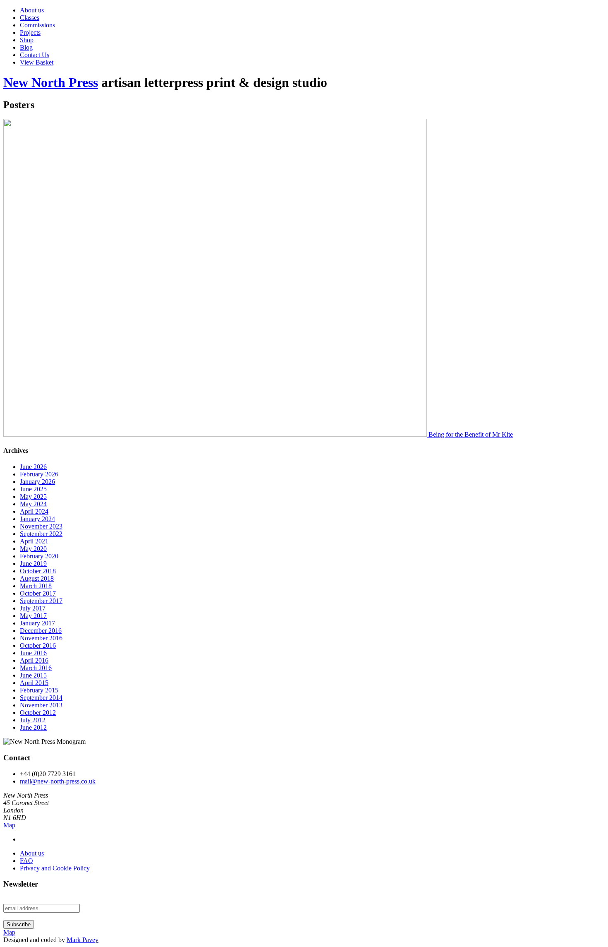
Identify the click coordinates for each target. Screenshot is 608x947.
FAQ (26, 860)
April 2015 (34, 682)
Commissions (37, 25)
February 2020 (39, 556)
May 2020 (33, 548)
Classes (29, 17)
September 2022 (41, 533)
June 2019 (33, 563)
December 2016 (41, 630)
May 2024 (33, 503)
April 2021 (34, 541)
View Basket (36, 62)
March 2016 (36, 667)
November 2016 (41, 638)
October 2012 (38, 712)
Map (9, 825)
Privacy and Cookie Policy (55, 868)
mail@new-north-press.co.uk (58, 781)
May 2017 (33, 615)
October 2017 (38, 593)
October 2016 (38, 645)
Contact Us (34, 54)
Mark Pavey (82, 939)
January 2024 (37, 518)
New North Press (50, 82)
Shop (27, 39)
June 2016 (33, 652)
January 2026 (37, 481)
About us (32, 10)
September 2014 (41, 697)
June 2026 (33, 466)
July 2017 (32, 608)
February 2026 (39, 474)
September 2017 (41, 600)
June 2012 (33, 727)
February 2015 (39, 690)
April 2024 (34, 511)
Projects (30, 32)
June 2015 (33, 675)
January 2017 (37, 623)
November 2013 (41, 705)
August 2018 (37, 578)
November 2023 (41, 526)
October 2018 (38, 570)
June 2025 (33, 489)
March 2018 (36, 585)
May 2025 (33, 496)
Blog (26, 47)
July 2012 (32, 719)
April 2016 (34, 660)
